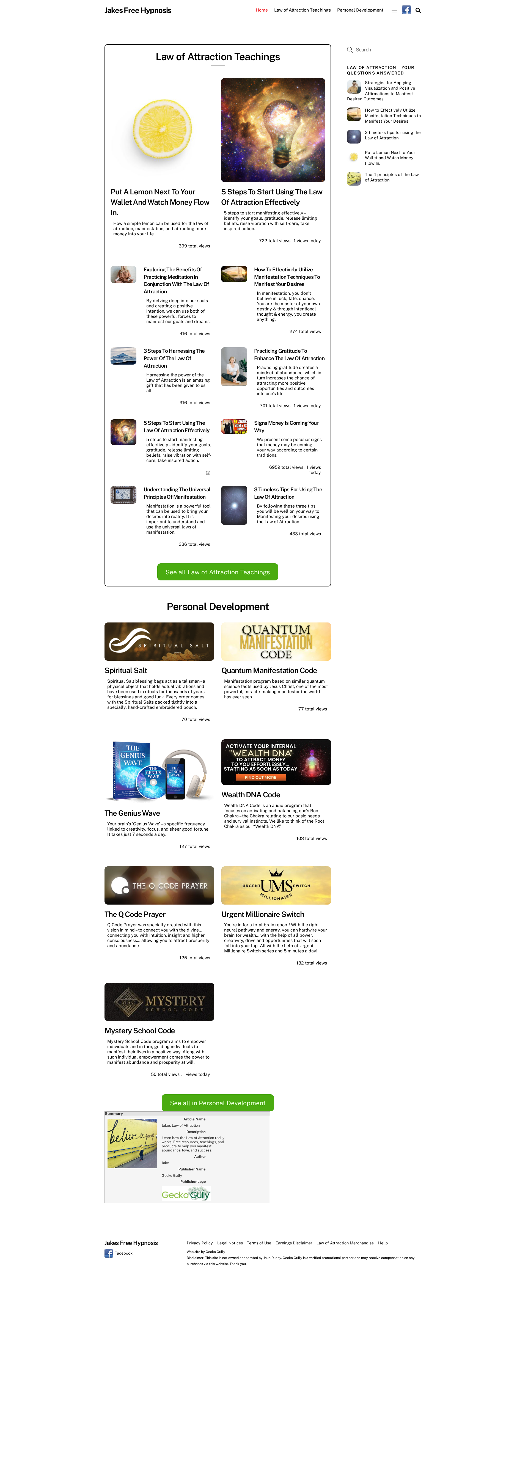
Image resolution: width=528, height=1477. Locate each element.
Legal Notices (230, 1243)
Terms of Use (259, 1243)
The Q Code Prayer (135, 914)
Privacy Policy (200, 1243)
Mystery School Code (140, 1030)
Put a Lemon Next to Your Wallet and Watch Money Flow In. (160, 202)
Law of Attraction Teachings (302, 10)
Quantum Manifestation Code (269, 670)
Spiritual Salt (126, 670)
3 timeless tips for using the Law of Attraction (393, 135)
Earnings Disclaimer (294, 1243)
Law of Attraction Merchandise (345, 1243)
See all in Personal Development (218, 1103)
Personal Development (360, 10)
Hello (383, 1243)
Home (262, 10)
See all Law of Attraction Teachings (218, 572)
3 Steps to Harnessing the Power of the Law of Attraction (174, 358)
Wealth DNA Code (250, 794)
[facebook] (406, 9)
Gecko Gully (215, 1252)
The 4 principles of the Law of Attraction (392, 177)
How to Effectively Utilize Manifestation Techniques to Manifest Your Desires (287, 276)
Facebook (123, 1253)
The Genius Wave (132, 813)
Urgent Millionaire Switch (262, 914)
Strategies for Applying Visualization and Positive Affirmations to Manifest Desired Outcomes (381, 90)
